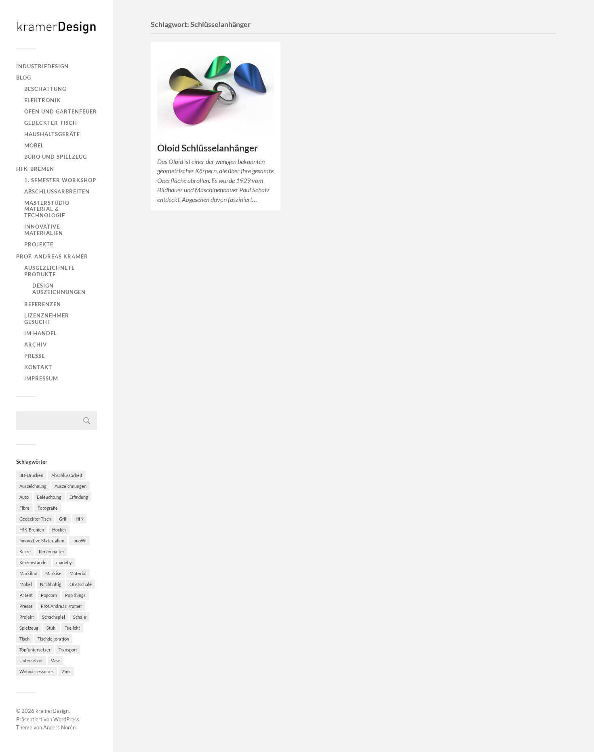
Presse (34, 356)
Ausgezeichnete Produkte (49, 271)
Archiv (35, 344)
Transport (68, 649)
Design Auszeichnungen (59, 288)
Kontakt (38, 367)
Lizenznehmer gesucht (46, 318)
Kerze (25, 551)
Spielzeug (28, 627)
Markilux (28, 573)
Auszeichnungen (70, 486)
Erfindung (79, 497)
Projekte (38, 244)
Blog (23, 77)
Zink (66, 671)
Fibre (24, 507)
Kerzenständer (33, 562)
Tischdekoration (53, 638)
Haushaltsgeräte (52, 134)
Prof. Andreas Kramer (52, 256)
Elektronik (42, 100)
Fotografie (48, 507)
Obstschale (81, 584)
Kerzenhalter (51, 551)
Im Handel (40, 333)
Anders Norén (59, 727)
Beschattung (45, 89)
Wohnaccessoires (36, 671)
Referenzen (42, 304)
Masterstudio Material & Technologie (47, 209)
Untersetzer (31, 660)
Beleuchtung (49, 497)
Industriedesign (42, 66)
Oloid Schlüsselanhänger (207, 148)
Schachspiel (53, 617)
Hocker (59, 529)
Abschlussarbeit (66, 475)
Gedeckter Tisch (50, 123)
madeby (64, 562)
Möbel (34, 145)
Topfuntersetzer (35, 649)
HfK (79, 518)
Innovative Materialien (43, 229)
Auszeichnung (32, 486)
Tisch (24, 638)
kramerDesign (52, 711)
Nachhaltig (50, 584)
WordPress (66, 719)
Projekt (26, 617)
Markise (53, 573)
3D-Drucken (31, 475)
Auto (24, 497)
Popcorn (49, 595)
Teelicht (72, 627)
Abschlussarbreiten (57, 191)
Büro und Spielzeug (55, 156)
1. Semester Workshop (60, 180)
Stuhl (51, 627)
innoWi (79, 540)
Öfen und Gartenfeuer (60, 111)
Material (78, 573)
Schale (79, 617)
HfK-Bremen (35, 169)
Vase (55, 660)
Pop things (75, 595)
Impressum (41, 378)
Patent (26, 595)
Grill (63, 518)
